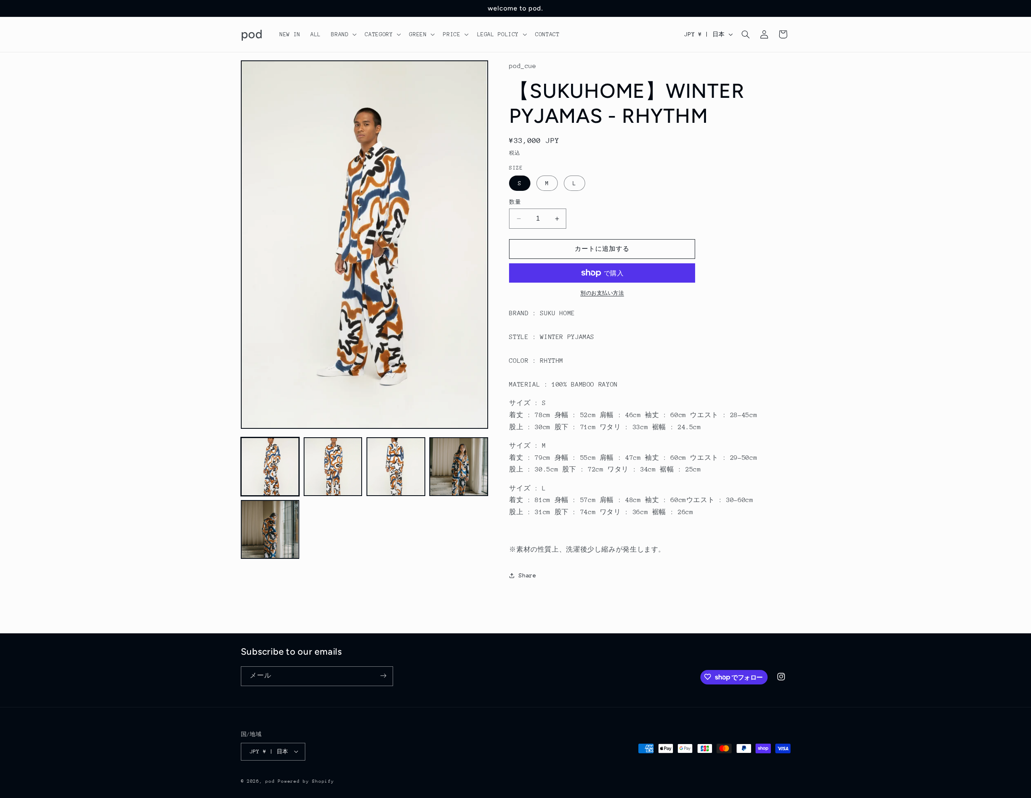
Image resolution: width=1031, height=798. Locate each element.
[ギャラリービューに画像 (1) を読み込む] (270, 466)
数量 (515, 202)
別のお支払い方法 (602, 293)
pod (270, 781)
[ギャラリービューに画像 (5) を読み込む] (270, 529)
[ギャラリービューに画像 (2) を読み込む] (333, 466)
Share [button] (527, 575)
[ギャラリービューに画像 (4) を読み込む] (458, 466)
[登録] (383, 676)
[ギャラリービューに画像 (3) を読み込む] (395, 466)
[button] (343, 34)
